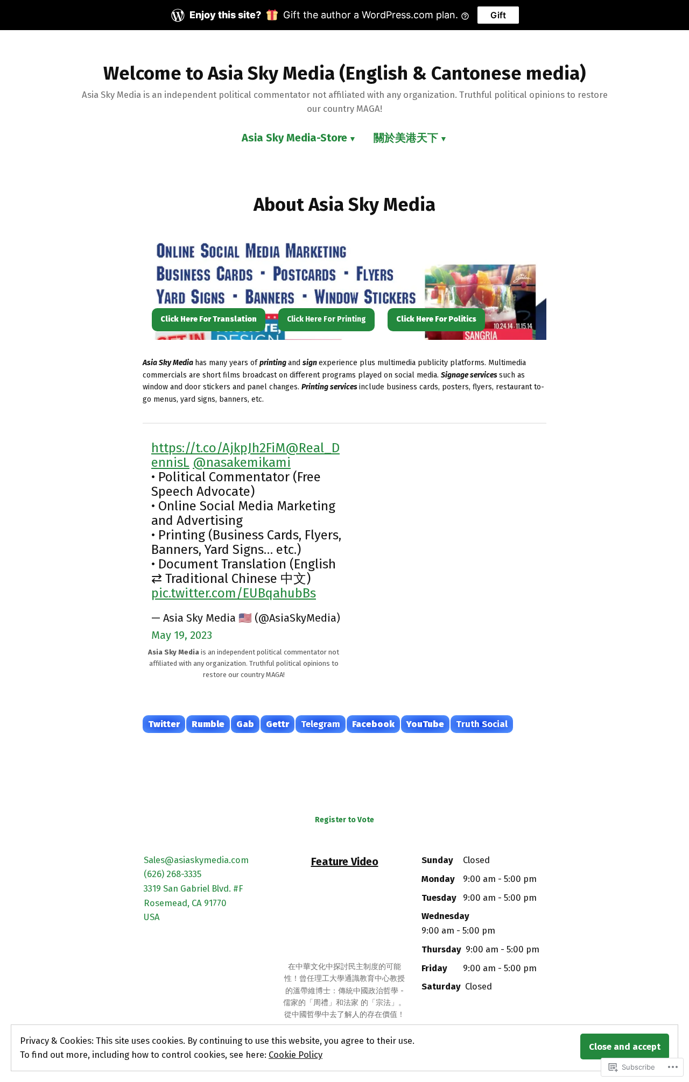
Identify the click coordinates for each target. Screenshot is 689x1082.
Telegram (320, 723)
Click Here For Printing (326, 319)
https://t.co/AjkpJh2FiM (218, 447)
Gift (498, 15)
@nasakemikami (242, 462)
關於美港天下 (406, 137)
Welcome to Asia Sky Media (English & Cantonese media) (344, 73)
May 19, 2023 (181, 635)
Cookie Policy (295, 1054)
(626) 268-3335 (172, 874)
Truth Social (482, 723)
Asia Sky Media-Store (294, 137)
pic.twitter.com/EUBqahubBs (233, 593)
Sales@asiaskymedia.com (196, 860)
